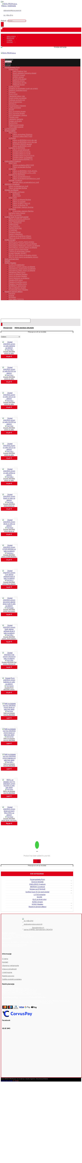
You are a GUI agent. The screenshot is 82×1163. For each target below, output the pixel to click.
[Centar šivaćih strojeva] (9, 4)
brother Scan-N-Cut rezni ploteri (37, 892)
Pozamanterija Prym (37, 879)
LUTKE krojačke (39, 895)
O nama (5, 959)
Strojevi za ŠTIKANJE (37, 889)
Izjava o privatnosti (9, 969)
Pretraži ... (4, 21)
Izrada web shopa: (7, 1080)
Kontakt (5, 962)
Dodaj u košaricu (10, 355)
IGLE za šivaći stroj (39, 899)
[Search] (2, 24)
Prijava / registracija (8, 6)
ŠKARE (39, 897)
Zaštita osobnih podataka (12, 979)
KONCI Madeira (37, 904)
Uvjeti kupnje (7, 972)
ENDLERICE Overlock (37, 884)
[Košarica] (1, 28)
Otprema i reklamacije (10, 966)
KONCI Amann (37, 902)
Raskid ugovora (8, 976)
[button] (37, 921)
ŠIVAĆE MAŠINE (37, 882)
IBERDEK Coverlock (37, 887)
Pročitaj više (10, 822)
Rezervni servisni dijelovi (37, 907)
